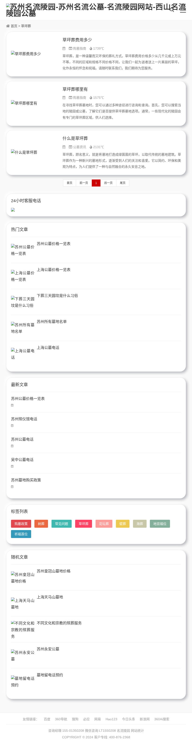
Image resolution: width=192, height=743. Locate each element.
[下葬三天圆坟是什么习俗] (22, 302)
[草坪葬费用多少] (34, 54)
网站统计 (137, 730)
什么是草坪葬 (75, 138)
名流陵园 (123, 730)
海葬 (140, 524)
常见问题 (61, 524)
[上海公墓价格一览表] (22, 276)
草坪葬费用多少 (77, 40)
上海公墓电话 (48, 348)
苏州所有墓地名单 (52, 322)
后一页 (108, 183)
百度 (47, 719)
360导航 (61, 719)
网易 (97, 719)
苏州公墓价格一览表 (53, 244)
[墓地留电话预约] (22, 682)
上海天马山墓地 (50, 597)
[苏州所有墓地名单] (22, 328)
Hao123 (111, 719)
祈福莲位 (21, 534)
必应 (86, 719)
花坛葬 (104, 524)
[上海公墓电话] (22, 354)
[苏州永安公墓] (22, 656)
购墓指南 (79, 48)
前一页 (84, 183)
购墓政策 (21, 524)
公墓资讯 (79, 147)
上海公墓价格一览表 (53, 270)
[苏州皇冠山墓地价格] (22, 578)
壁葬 (122, 524)
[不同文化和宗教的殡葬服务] (22, 630)
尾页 (123, 183)
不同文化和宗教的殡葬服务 (59, 623)
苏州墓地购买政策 (26, 480)
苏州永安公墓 (48, 649)
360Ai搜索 (161, 719)
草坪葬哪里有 (75, 89)
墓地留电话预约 (50, 675)
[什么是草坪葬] (34, 152)
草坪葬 (84, 524)
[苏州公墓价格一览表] (22, 250)
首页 (13, 26)
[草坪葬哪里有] (34, 103)
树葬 (41, 524)
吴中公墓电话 (22, 460)
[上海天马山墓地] (22, 604)
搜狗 (75, 719)
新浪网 (145, 719)
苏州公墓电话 (22, 439)
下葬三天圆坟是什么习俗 (57, 296)
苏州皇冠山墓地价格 (53, 571)
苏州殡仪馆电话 (24, 419)
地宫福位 (159, 524)
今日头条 (128, 719)
